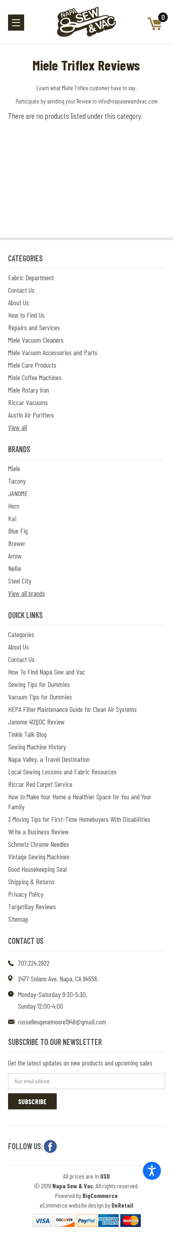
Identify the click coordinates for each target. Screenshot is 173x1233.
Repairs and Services (34, 327)
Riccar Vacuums (28, 402)
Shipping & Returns (31, 881)
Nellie (14, 568)
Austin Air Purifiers (31, 414)
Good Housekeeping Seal (37, 869)
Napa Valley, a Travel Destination (49, 759)
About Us (18, 302)
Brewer (16, 543)
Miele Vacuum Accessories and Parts (52, 352)
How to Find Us (26, 314)
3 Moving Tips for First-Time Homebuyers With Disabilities (79, 819)
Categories (21, 634)
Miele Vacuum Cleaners (36, 339)
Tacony (17, 480)
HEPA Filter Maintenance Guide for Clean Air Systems (72, 709)
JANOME (18, 493)
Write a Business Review (38, 831)
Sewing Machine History (37, 746)
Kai (12, 518)
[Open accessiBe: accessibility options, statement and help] (152, 1171)
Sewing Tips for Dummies (39, 684)
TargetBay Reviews (32, 906)
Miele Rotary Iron (28, 389)
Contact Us (21, 289)
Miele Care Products (32, 364)
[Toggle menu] (16, 22)
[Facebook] (50, 1146)
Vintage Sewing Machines (39, 856)
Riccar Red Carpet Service (40, 784)
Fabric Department (31, 277)
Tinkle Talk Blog (27, 734)
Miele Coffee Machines (35, 377)
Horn (13, 505)
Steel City (19, 580)
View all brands (26, 593)
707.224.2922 (33, 962)
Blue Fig (18, 530)
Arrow (15, 555)
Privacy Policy (25, 894)
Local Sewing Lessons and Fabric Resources (62, 771)
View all (17, 427)
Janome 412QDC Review (36, 721)
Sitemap (18, 918)
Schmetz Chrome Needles (38, 844)
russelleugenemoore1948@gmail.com (62, 1021)
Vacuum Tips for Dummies (40, 696)
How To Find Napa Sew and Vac (46, 671)
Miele (14, 468)
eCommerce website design (72, 1205)
